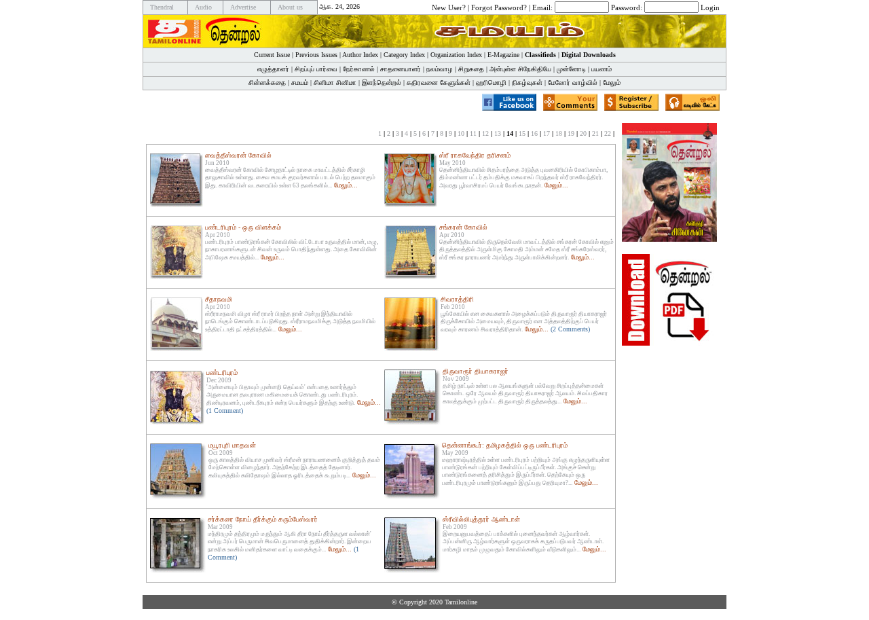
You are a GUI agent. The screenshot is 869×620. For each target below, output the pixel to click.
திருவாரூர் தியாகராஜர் (476, 371)
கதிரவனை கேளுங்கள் (438, 82)
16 (534, 133)
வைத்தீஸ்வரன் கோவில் (238, 155)
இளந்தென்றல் (381, 82)
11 (473, 133)
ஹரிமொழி (491, 82)
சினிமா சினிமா (335, 82)
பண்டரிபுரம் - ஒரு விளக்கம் (243, 227)
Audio (203, 7)
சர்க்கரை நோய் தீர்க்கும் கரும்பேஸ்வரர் (263, 519)
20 (583, 133)
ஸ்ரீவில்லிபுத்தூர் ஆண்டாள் (481, 519)
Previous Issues (316, 54)
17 (546, 133)
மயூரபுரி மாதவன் (232, 445)
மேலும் (612, 82)
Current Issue (272, 54)
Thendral (162, 7)
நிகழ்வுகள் (527, 82)
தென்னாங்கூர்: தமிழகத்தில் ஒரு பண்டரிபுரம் (505, 445)
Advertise (243, 7)
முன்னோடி (571, 69)
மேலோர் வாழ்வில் (572, 82)
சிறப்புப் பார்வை (316, 69)
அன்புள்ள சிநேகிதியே (520, 69)
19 (571, 133)
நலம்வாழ (439, 69)
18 (558, 133)
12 (485, 133)
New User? (449, 7)
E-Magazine (503, 54)
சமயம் (299, 82)
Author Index (360, 54)
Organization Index (456, 54)
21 (595, 133)
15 (522, 133)
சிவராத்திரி (457, 299)
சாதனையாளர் (400, 69)
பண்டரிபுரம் (222, 372)
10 (461, 133)
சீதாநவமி (218, 299)
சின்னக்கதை (267, 82)
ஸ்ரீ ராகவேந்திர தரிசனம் (475, 155)
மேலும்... (346, 185)
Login (710, 7)
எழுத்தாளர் (273, 69)
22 (607, 133)
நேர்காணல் (359, 69)
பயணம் (601, 69)
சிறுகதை (471, 69)
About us (290, 7)
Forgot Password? (499, 7)
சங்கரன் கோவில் (463, 227)
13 (497, 133)
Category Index (404, 54)
